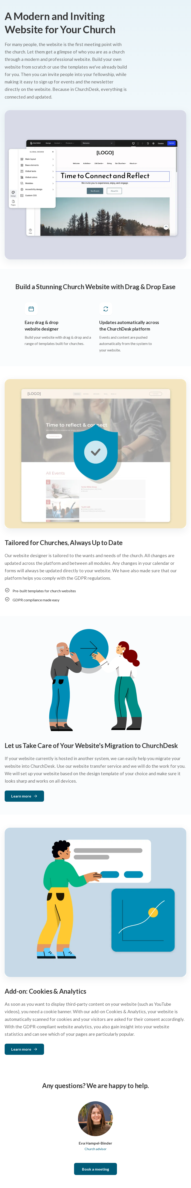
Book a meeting (95, 1169)
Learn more (21, 796)
